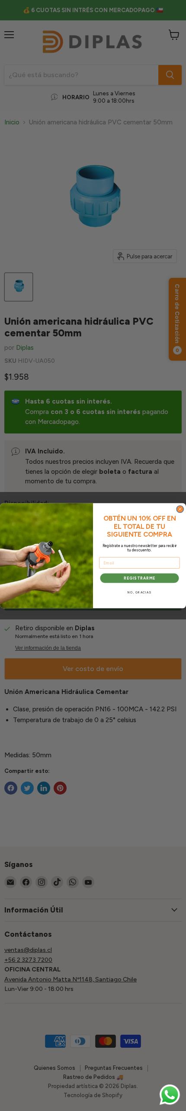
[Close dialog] (180, 509)
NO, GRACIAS (139, 592)
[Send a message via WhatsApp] (170, 1095)
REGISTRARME (139, 578)
